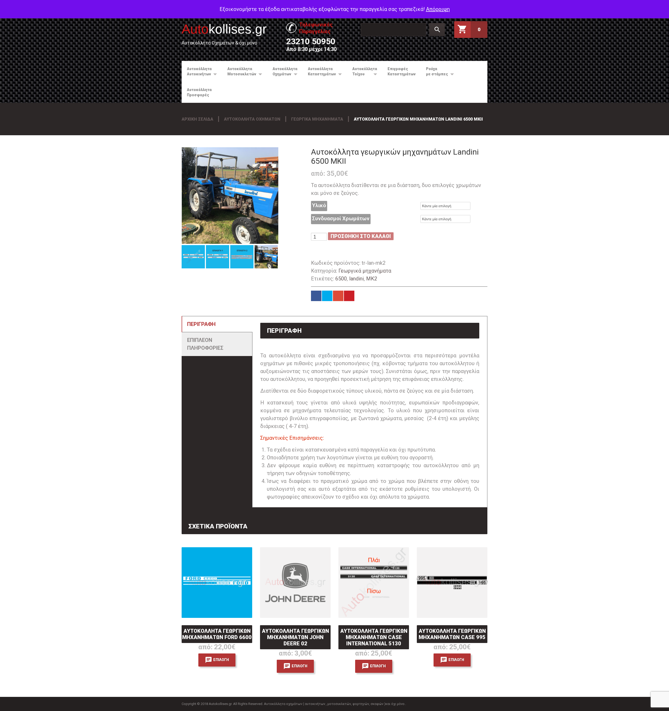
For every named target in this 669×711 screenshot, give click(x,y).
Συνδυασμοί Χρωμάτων (341, 218)
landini (356, 278)
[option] (230, 195)
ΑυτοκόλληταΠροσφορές (199, 92)
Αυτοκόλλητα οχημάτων (252, 119)
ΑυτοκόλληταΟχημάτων (282, 71)
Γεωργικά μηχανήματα (317, 119)
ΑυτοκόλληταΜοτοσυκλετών (239, 71)
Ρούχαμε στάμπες (434, 71)
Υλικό (319, 205)
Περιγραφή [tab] (201, 324)
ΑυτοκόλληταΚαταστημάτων (319, 71)
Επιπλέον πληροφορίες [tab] (205, 344)
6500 (341, 278)
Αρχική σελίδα (197, 119)
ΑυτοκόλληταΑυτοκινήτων (197, 71)
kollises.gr (224, 29)
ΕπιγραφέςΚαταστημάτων (402, 71)
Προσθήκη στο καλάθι (361, 236)
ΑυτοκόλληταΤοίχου (362, 71)
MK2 (371, 278)
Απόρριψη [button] (438, 9)
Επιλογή (221, 659)
